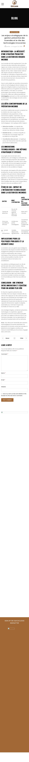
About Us (4, 546)
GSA (2, 554)
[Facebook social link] (3, 584)
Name (3, 373)
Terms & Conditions (8, 610)
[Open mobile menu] (2, 4)
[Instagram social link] (7, 584)
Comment (4, 354)
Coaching (4, 607)
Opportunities (6, 604)
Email (3, 380)
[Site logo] (14, 4)
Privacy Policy (6, 613)
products (4, 550)
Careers (4, 595)
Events (3, 601)
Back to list (14, 338)
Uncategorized (15, 32)
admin (8, 46)
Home (3, 542)
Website (3, 387)
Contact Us (5, 558)
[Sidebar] (2, 231)
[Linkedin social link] (12, 584)
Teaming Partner (7, 598)
